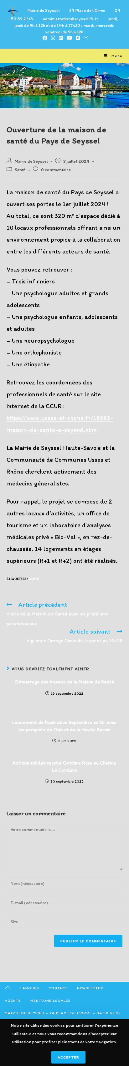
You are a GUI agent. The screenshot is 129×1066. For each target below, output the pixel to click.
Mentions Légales (50, 1000)
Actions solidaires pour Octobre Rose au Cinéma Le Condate (64, 766)
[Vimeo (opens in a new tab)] (78, 38)
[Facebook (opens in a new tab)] (45, 38)
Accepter (69, 1057)
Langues (29, 988)
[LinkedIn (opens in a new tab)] (61, 38)
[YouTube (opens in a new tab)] (69, 38)
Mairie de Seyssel (31, 161)
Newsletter (90, 988)
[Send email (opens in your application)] (85, 38)
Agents (13, 1000)
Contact (58, 988)
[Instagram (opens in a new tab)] (53, 38)
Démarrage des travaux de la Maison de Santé (64, 682)
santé (33, 579)
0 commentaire (56, 169)
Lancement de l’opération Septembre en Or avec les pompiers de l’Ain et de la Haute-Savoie (64, 725)
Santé (20, 169)
